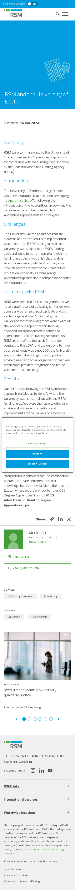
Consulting (50, 596)
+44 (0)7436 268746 (26, 568)
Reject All (37, 453)
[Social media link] (13, 744)
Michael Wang (32, 707)
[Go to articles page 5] (45, 719)
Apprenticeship (18, 200)
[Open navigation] (65, 14)
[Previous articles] (16, 719)
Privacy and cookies (16, 875)
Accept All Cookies (38, 463)
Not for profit (39, 616)
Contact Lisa (21, 557)
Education (14, 616)
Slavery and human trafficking (22, 881)
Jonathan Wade (13, 707)
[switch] (32, 4)
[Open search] (58, 14)
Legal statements (14, 869)
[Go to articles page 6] (51, 719)
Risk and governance (20, 596)
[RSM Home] (13, 13)
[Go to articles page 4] (40, 719)
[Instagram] (33, 771)
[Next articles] (59, 719)
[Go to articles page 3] (35, 719)
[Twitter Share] (69, 519)
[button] (52, 519)
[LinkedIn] (41, 771)
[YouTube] (50, 771)
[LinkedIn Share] (60, 519)
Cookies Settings (37, 443)
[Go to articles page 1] (24, 719)
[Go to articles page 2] (29, 719)
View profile (37, 542)
